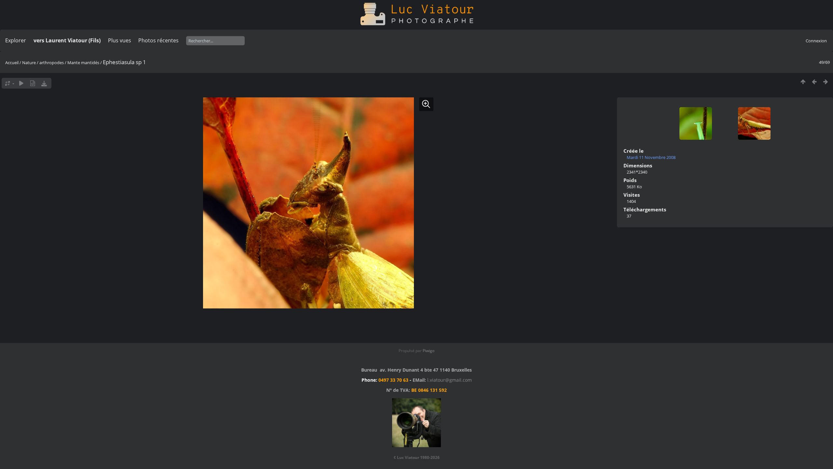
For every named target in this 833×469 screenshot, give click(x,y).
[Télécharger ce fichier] (44, 83)
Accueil (12, 62)
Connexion (816, 41)
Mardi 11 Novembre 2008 (651, 157)
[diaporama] (21, 83)
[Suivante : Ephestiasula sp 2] (825, 81)
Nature (29, 62)
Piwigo (428, 350)
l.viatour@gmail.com (449, 380)
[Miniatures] (803, 81)
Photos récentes (158, 40)
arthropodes (51, 62)
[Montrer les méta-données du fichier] (32, 83)
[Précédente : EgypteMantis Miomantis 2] (814, 81)
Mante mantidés (83, 62)
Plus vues (119, 40)
